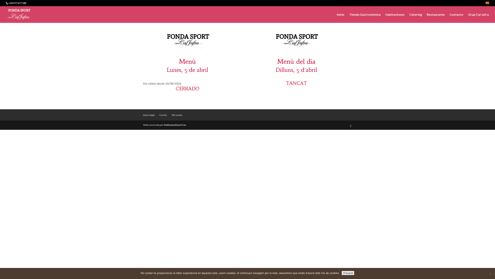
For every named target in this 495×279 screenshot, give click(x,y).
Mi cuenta (177, 115)
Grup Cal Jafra (478, 14)
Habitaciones (395, 14)
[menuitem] (487, 4)
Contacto (456, 14)
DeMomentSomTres (175, 124)
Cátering (415, 14)
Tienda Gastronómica (365, 14)
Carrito (163, 115)
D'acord (348, 273)
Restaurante (436, 14)
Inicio (340, 14)
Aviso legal (148, 115)
